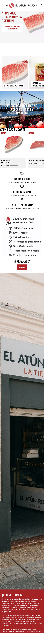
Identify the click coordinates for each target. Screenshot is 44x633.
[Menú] (2, 5)
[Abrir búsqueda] (7, 5)
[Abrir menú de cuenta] (36, 5)
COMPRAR (22, 267)
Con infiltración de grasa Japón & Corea (12, 28)
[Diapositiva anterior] (2, 109)
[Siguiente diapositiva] (39, 72)
